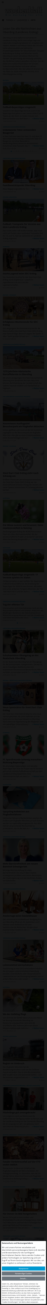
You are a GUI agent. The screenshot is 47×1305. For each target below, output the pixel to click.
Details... (23, 1278)
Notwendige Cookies (23, 1273)
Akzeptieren (23, 1268)
